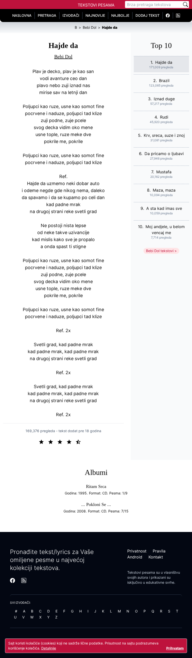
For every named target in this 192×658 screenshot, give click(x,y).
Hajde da (163, 62)
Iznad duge (164, 98)
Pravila (159, 550)
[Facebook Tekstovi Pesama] (168, 16)
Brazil (164, 80)
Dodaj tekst (148, 15)
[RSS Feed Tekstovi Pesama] (178, 16)
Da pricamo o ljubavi (164, 153)
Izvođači (70, 15)
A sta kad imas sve (164, 208)
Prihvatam (175, 648)
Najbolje (120, 15)
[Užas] (43, 441)
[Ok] (61, 441)
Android (134, 556)
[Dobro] (71, 441)
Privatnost (136, 550)
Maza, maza (164, 190)
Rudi (164, 117)
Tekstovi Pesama (96, 5)
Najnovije (95, 15)
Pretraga (47, 15)
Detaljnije (48, 648)
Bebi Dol (63, 56)
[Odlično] (80, 441)
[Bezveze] (52, 441)
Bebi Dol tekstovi (160, 251)
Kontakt (155, 556)
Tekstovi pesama (141, 572)
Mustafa (164, 171)
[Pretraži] (185, 4)
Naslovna (22, 15)
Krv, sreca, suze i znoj (164, 135)
